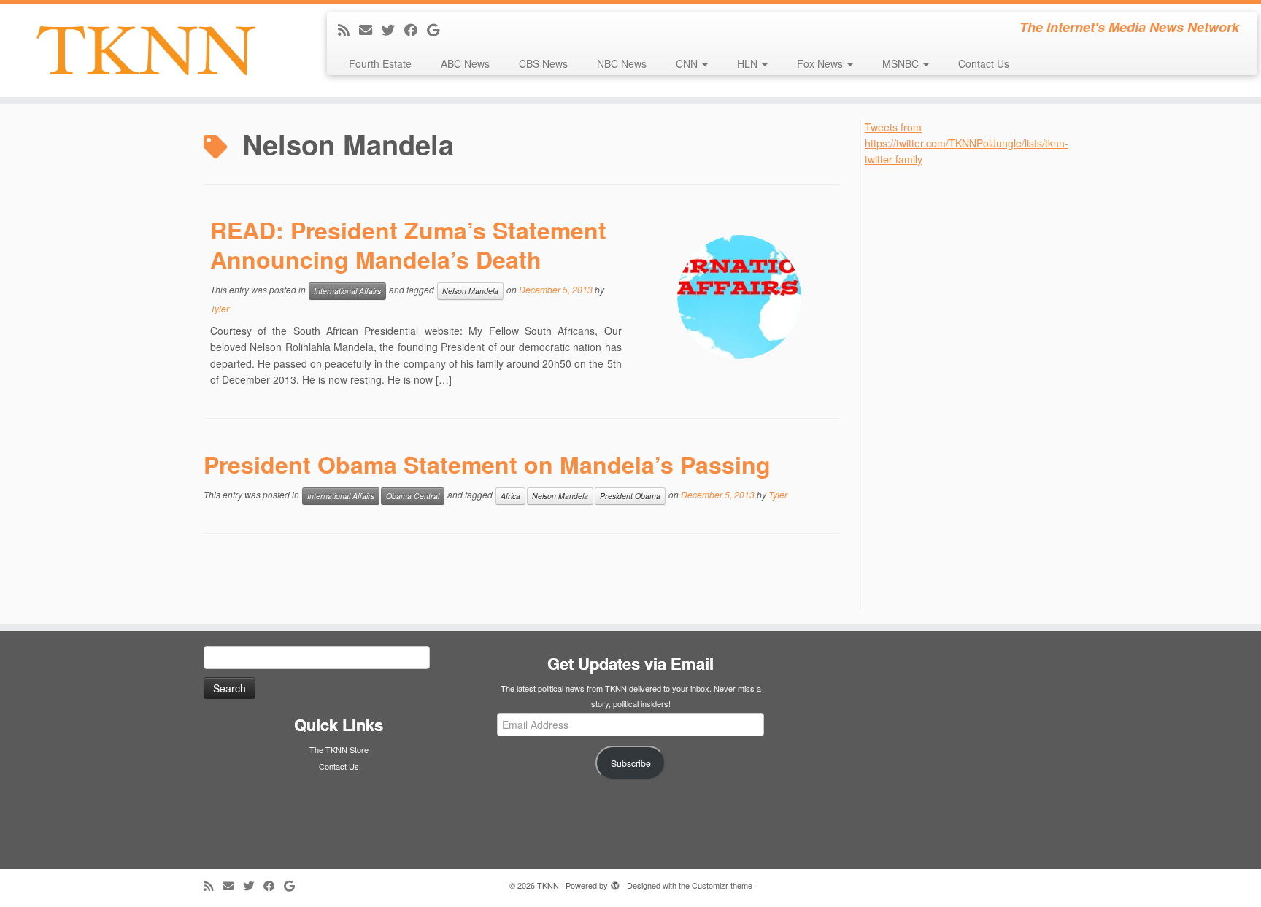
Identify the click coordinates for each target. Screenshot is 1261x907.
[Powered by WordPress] (615, 882)
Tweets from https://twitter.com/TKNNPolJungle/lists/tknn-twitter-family (966, 143)
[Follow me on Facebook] (415, 29)
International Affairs (347, 290)
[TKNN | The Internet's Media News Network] (145, 50)
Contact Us (983, 63)
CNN (688, 63)
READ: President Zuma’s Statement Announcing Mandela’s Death (408, 244)
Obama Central (412, 495)
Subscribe (631, 763)
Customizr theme (722, 885)
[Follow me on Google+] (438, 29)
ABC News (465, 63)
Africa (510, 495)
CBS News (543, 63)
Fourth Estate (380, 63)
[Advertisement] (974, 387)
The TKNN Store (339, 749)
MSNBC (902, 63)
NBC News (622, 63)
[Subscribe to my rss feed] (348, 29)
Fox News (821, 63)
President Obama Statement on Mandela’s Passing (487, 464)
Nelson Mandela (470, 290)
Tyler (219, 308)
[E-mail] (370, 29)
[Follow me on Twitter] (393, 29)
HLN (748, 63)
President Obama (630, 495)
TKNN (548, 885)
